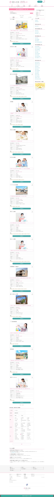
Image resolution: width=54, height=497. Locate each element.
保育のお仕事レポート (19, 476)
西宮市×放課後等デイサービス (38, 57)
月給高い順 (21, 17)
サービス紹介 (11, 476)
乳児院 (28, 428)
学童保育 (16, 426)
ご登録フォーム (11, 478)
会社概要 (25, 475)
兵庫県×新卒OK (36, 21)
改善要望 (10, 479)
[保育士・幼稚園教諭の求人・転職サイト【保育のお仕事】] (14, 2)
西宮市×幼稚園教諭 (37, 39)
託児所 (28, 426)
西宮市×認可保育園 (37, 46)
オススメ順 (29, 17)
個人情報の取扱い (26, 478)
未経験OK (28, 435)
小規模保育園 (22, 435)
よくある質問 (11, 477)
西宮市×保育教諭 (37, 40)
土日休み (16, 435)
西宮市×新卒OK (36, 66)
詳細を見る (22, 43)
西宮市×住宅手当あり (37, 62)
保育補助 (16, 420)
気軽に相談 (40, 1)
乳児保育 (16, 436)
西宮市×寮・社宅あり (37, 77)
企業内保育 (22, 425)
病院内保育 (16, 425)
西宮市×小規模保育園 (37, 70)
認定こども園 (16, 424)
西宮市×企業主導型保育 (37, 56)
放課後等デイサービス (23, 426)
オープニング (28, 436)
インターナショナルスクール (17, 428)
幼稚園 (22, 424)
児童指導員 (28, 420)
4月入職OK (22, 436)
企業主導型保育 (29, 425)
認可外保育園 (28, 424)
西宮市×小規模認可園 (37, 49)
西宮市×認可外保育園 (37, 53)
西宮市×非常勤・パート (37, 33)
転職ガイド (18, 475)
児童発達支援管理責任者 (23, 420)
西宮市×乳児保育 (37, 73)
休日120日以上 (28, 434)
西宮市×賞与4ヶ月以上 (37, 63)
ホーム (10, 475)
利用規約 (25, 476)
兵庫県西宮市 (36, 20)
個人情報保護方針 (26, 477)
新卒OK (22, 434)
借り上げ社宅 (16, 434)
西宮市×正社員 (36, 30)
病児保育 (22, 428)
